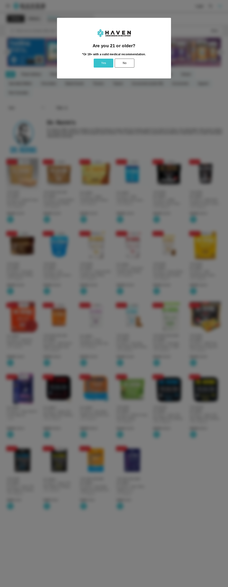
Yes (103, 63)
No (124, 63)
